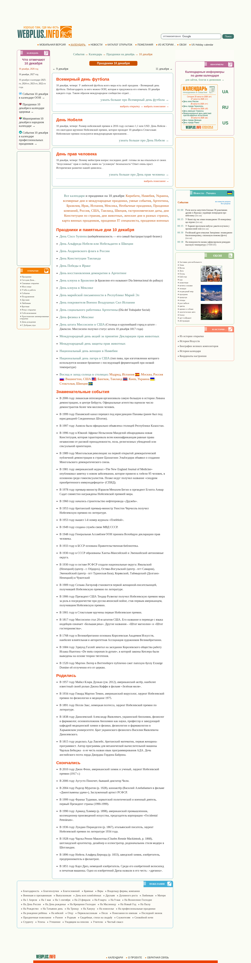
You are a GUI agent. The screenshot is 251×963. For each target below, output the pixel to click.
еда (180, 280)
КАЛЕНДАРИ (115, 957)
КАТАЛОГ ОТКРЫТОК (120, 44)
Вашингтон (73, 379)
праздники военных (155, 220)
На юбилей (57, 913)
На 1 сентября (62, 900)
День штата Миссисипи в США (82, 324)
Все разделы (225, 204)
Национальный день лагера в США (85, 358)
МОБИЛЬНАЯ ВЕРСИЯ (52, 44)
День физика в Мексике (77, 317)
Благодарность (31, 891)
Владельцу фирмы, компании (123, 891)
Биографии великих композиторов (198, 346)
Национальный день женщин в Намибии (89, 351)
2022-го (42, 83)
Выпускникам (63, 895)
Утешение (54, 922)
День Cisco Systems (73, 236)
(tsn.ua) (198, 215)
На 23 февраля (82, 900)
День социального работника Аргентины (89, 310)
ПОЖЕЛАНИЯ (145, 44)
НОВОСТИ (96, 44)
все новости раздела (222, 201)
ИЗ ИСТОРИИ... (166, 44)
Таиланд (107, 210)
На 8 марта (100, 900)
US (225, 122)
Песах (104, 913)
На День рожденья (55, 904)
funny (182, 315)
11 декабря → (164, 68)
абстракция (184, 321)
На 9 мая (115, 900)
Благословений (71, 891)
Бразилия (73, 205)
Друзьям (25, 300)
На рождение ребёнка (35, 913)
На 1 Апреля (30, 900)
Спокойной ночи (144, 917)
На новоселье (106, 908)
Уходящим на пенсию (77, 922)
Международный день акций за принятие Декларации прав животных (109, 336)
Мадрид (115, 374)
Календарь (95, 54)
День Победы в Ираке (75, 266)
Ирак (85, 205)
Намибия (147, 196)
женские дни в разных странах (146, 215)
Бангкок (103, 379)
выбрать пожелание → (156, 106)
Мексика (111, 205)
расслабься (184, 303)
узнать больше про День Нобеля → (144, 140)
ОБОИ (183, 44)
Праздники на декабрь (120, 54)
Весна (182, 268)
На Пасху (145, 904)
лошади (182, 288)
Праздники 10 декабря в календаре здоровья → (31, 108)
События (25, 293)
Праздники (26, 277)
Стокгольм (67, 383)
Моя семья (26, 287)
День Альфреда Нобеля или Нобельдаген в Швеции (96, 243)
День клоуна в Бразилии (77, 280)
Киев (132, 379)
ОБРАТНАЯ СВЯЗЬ (158, 957)
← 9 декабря (60, 68)
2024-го (25, 83)
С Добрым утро (28, 325)
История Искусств (189, 341)
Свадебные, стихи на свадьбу (96, 917)
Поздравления (27, 296)
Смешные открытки (30, 283)
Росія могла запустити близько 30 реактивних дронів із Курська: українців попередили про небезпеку (206, 213)
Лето (181, 271)
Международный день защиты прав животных (93, 343)
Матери (161, 895)
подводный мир (186, 291)
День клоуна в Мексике (76, 288)
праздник (183, 294)
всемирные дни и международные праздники (95, 201)
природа (183, 297)
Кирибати (133, 196)
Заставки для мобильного (190, 262)
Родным (71, 917)
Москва (146, 374)
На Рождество (31, 908)
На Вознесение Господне (138, 900)
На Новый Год (128, 904)
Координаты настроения (192, 356)
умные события (140, 201)
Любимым (26, 303)
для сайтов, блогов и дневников (204, 79)
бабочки (183, 277)
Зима (181, 265)
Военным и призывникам (37, 895)
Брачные (25, 306)
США (95, 210)
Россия (84, 210)
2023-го (33, 83)
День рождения (28, 322)
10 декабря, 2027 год (28, 74)
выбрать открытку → (131, 106)
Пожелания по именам (124, 913)
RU (225, 107)
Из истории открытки (191, 336)
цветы (182, 306)
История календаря (190, 351)
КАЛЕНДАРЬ (78, 44)
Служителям (123, 917)
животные (183, 282)
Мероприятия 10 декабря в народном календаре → (31, 122)
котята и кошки (186, 285)
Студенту (28, 922)
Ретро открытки (28, 310)
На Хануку (89, 908)
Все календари (74, 196)
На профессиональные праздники (136, 908)
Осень (182, 274)
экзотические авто (187, 312)
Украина (162, 196)
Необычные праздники (135, 205)
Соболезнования (28, 313)
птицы (182, 300)
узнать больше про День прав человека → (139, 174)
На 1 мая (46, 900)
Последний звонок (151, 913)
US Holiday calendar (202, 44)
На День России (32, 904)
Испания (96, 205)
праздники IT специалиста (120, 220)
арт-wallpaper (185, 318)
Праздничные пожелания (37, 917)
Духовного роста (128, 895)
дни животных (112, 215)
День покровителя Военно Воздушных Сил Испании (97, 302)
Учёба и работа (28, 290)
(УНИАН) (211, 244)
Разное (59, 917)
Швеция (120, 210)
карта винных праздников (80, 220)
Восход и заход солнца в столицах (84, 374)
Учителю (98, 922)
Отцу (70, 913)
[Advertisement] (125, 13)
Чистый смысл (115, 922)
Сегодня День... (28, 280)
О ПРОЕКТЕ (135, 957)
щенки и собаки (186, 309)
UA (225, 91)
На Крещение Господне (83, 904)
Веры (100, 891)
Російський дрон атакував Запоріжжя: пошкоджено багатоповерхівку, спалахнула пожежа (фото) (208, 234)
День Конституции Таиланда (80, 258)
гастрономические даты (145, 210)
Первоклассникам (87, 913)
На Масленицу (108, 904)
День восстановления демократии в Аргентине (93, 273)
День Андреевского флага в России (85, 251)
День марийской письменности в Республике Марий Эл (99, 295)
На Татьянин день (53, 908)
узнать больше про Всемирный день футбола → (135, 100)
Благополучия (51, 891)
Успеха (41, 922)
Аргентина (160, 201)
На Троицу (73, 908)
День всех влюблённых (88, 895)
